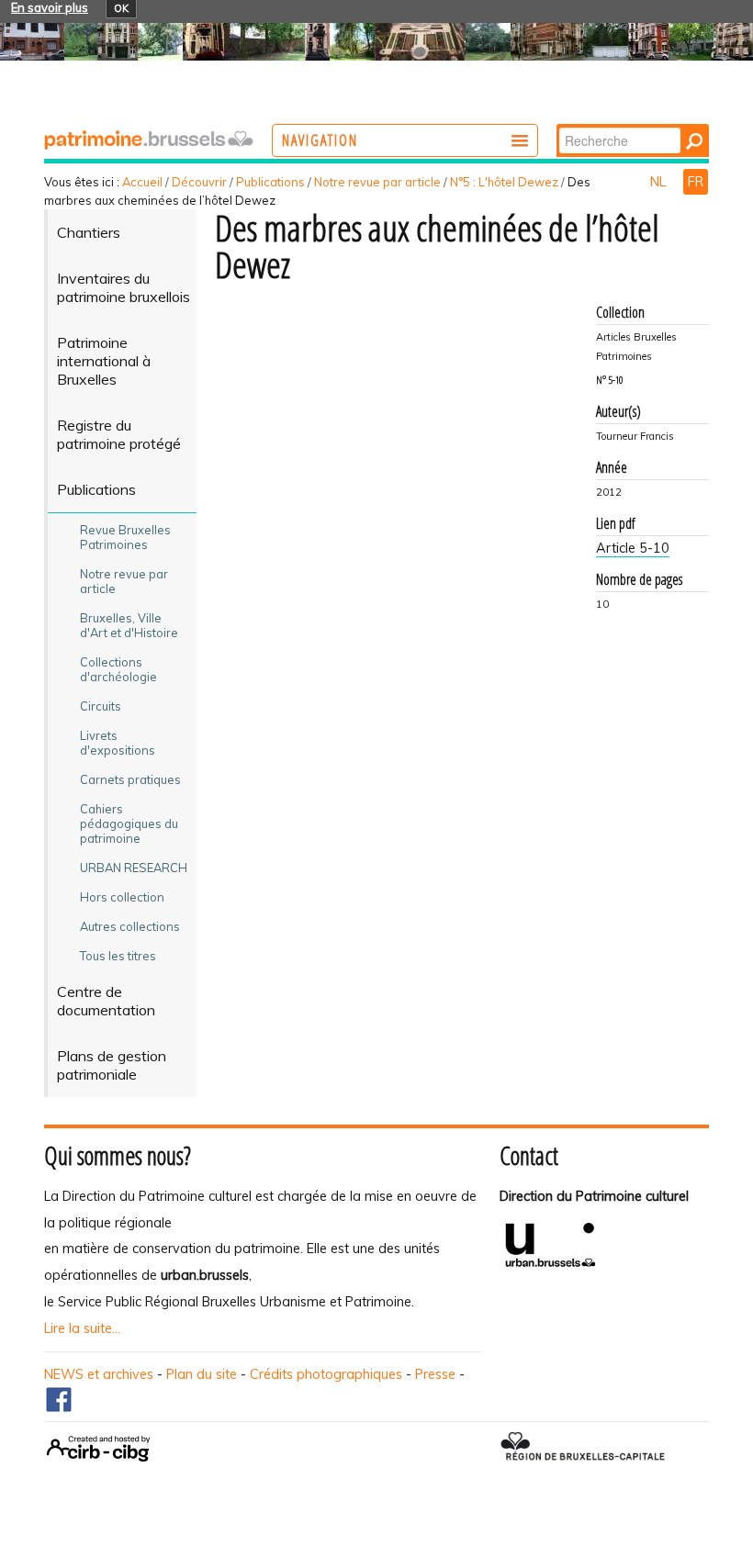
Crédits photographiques (326, 1374)
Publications (270, 181)
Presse (435, 1374)
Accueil (142, 181)
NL (659, 182)
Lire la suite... (82, 1328)
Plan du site (201, 1374)
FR (695, 182)
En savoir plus (49, 7)
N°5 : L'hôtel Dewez (504, 181)
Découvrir (199, 181)
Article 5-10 (632, 548)
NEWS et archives (98, 1374)
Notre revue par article (377, 181)
